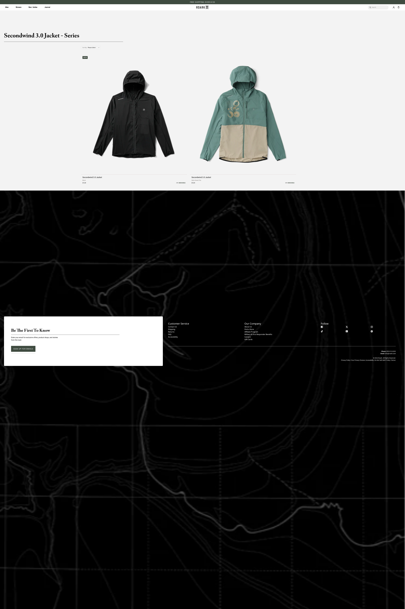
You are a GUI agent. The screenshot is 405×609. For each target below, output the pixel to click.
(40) (177, 182)
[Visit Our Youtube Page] (347, 331)
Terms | (393, 360)
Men (7, 7)
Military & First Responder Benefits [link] (258, 334)
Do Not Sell (378, 360)
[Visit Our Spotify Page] (372, 331)
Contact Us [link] (172, 327)
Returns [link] (171, 332)
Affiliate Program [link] (251, 332)
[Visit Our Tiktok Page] (322, 331)
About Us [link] (248, 327)
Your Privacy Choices (358, 360)
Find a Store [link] (249, 329)
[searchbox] (379, 7)
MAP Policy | (387, 360)
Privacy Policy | (346, 360)
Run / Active (33, 7)
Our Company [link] (252, 323)
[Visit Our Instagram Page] (372, 327)
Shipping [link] (171, 329)
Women (18, 7)
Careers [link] (247, 337)
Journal (47, 7)
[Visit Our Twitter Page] (347, 327)
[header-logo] (202, 7)
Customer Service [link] (178, 323)
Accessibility (173, 337)
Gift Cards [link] (248, 339)
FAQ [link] (169, 334)
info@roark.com (390, 353)
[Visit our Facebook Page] (322, 327)
